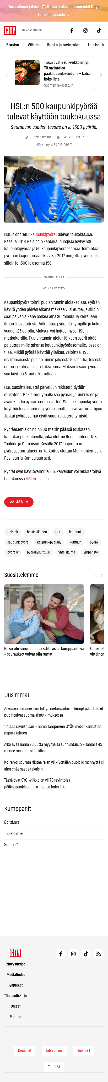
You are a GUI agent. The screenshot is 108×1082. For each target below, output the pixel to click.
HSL (58, 532)
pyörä (94, 542)
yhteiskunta (66, 552)
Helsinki (13, 532)
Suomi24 (11, 845)
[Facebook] (72, 30)
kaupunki (75, 532)
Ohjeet (15, 1006)
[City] (15, 953)
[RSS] (98, 954)
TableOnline (13, 834)
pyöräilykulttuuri (38, 552)
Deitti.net (11, 822)
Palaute (15, 1017)
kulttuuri (76, 542)
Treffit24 (54, 1067)
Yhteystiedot (15, 964)
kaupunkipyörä (18, 542)
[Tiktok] (99, 30)
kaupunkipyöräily (49, 542)
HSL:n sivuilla (37, 479)
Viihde (33, 45)
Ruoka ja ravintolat (63, 45)
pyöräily (13, 552)
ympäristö (91, 552)
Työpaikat (15, 985)
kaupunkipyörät (43, 234)
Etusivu (12, 45)
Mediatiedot (16, 975)
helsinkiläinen (37, 532)
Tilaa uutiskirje (15, 996)
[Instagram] (85, 30)
